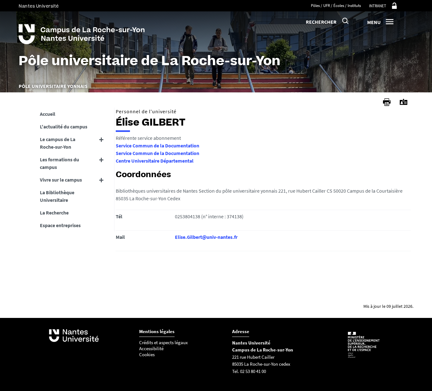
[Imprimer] (386, 102)
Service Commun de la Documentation (157, 145)
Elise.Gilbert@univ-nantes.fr (206, 237)
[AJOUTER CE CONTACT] (403, 102)
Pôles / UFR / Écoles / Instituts (336, 5)
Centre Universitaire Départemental (155, 161)
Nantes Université (39, 6)
